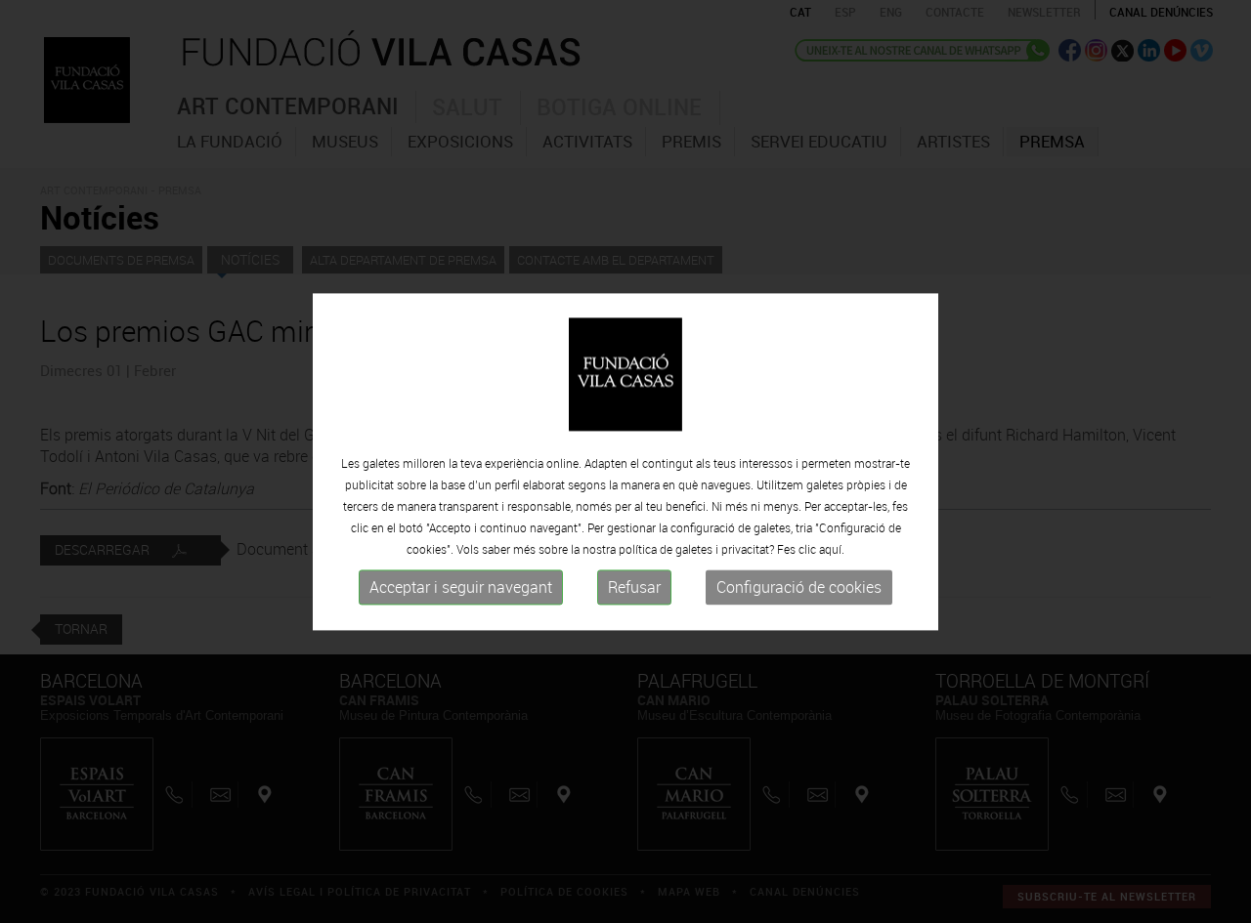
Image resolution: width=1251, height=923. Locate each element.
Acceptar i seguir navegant (460, 588)
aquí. (831, 550)
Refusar (634, 588)
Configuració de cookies (799, 588)
